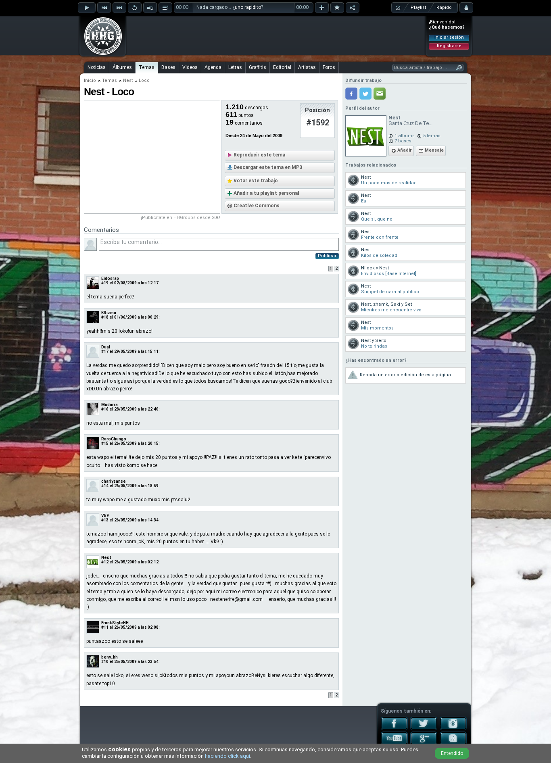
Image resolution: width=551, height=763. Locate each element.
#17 (105, 351)
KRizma (108, 313)
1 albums (404, 135)
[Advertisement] (276, 35)
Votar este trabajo (256, 180)
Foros (329, 67)
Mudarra (109, 404)
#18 (105, 317)
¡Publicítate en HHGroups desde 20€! (180, 217)
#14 (105, 486)
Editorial (282, 67)
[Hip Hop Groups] (100, 54)
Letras (235, 67)
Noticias (97, 67)
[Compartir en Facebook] (351, 94)
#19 (105, 283)
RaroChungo (113, 439)
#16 (105, 409)
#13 (105, 520)
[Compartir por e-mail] (380, 94)
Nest (128, 80)
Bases (168, 67)
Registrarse (449, 45)
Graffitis (257, 67)
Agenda (213, 67)
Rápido (444, 7)
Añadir (404, 150)
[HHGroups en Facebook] (394, 729)
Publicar (327, 256)
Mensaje (434, 150)
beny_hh (109, 657)
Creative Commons (257, 205)
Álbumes (122, 67)
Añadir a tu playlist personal (266, 193)
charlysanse (113, 481)
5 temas (431, 135)
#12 (105, 562)
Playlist (418, 7)
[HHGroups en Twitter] (423, 729)
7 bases (402, 141)
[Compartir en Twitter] (365, 94)
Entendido (452, 753)
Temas (146, 67)
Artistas (307, 67)
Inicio (90, 80)
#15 (105, 443)
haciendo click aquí (227, 756)
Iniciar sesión (449, 37)
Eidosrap (110, 278)
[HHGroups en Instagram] (453, 729)
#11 (105, 627)
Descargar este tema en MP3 (268, 167)
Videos (190, 67)
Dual (105, 347)
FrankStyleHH (115, 623)
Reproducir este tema (259, 155)
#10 (105, 661)
